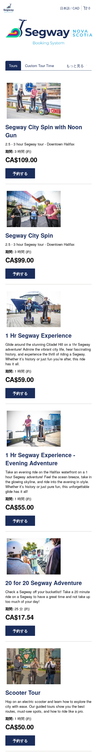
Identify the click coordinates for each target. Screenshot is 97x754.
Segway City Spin (29, 235)
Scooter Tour (22, 692)
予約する (20, 173)
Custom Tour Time (39, 65)
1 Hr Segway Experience (38, 335)
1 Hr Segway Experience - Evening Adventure (40, 459)
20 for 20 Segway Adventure (43, 583)
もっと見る (75, 65)
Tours (13, 65)
